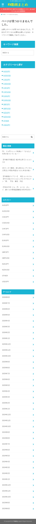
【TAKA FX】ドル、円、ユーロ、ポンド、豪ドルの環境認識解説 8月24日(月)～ (17, 188)
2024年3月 (6, 467)
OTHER (6, 121)
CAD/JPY (6, 80)
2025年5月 (6, 385)
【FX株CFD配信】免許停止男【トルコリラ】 (17, 161)
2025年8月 (6, 368)
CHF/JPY (6, 88)
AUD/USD (7, 75)
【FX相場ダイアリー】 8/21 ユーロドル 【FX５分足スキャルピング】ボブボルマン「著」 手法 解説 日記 (17, 178)
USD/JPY (6, 125)
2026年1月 (6, 338)
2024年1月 (6, 479)
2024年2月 (6, 473)
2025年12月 (6, 344)
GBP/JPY (6, 104)
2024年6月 (6, 450)
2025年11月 (6, 350)
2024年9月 (6, 432)
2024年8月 (6, 438)
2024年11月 (6, 420)
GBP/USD (7, 108)
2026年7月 (6, 303)
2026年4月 (6, 321)
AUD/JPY (6, 71)
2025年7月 (6, 373)
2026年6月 (6, 309)
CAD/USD (7, 84)
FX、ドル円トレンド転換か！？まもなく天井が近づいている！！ (16, 152)
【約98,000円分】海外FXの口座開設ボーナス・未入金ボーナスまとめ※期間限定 (18, 10)
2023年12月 (6, 485)
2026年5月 (6, 315)
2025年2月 (6, 403)
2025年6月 (6, 379)
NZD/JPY (6, 113)
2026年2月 (6, 332)
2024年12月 (6, 414)
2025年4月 (6, 391)
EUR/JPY (6, 96)
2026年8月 (6, 297)
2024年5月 (6, 456)
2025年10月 (6, 356)
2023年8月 (6, 508)
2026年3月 (6, 326)
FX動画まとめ (18, 4)
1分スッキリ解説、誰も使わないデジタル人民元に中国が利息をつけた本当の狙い (17, 169)
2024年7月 (6, 444)
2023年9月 (6, 502)
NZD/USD (7, 117)
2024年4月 (6, 461)
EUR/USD (7, 100)
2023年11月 (6, 491)
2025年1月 (6, 409)
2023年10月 (6, 497)
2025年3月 (6, 397)
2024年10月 (6, 426)
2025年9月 (6, 362)
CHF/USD (7, 92)
